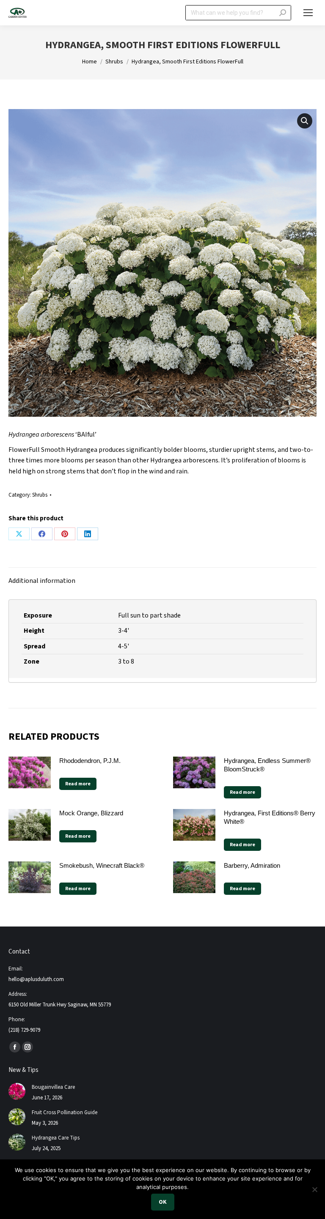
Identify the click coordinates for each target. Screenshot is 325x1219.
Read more (78, 783)
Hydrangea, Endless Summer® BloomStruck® (267, 765)
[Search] (282, 12)
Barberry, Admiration (252, 865)
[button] (304, 120)
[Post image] (16, 1091)
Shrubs (39, 495)
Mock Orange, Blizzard (91, 813)
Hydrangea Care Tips (56, 1138)
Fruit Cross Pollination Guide (64, 1112)
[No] (314, 1189)
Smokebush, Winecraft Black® (101, 865)
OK (163, 1202)
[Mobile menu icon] (308, 12)
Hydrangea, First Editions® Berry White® (269, 817)
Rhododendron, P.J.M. (90, 760)
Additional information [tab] (41, 580)
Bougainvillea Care (53, 1087)
